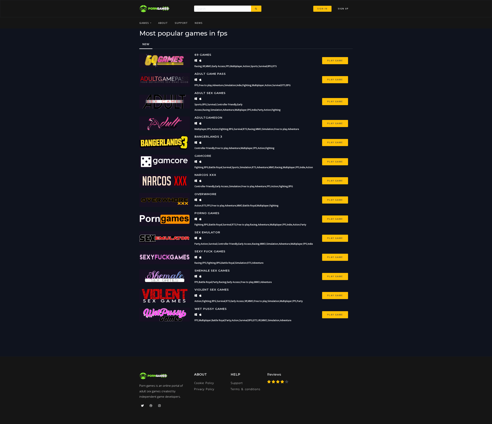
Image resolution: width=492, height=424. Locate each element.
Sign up (343, 8)
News (199, 23)
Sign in (322, 8)
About (163, 23)
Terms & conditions (245, 389)
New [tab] (145, 44)
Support (181, 23)
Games (144, 23)
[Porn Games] (154, 8)
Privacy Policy (204, 389)
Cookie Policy (204, 383)
